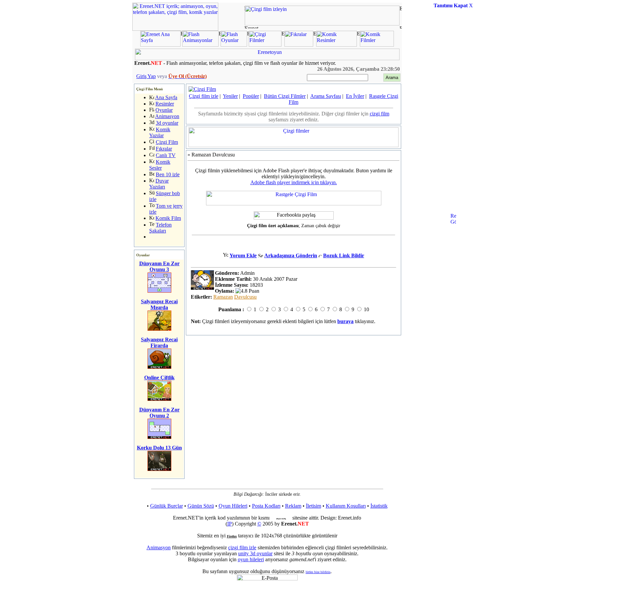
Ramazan (223, 297)
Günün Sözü (201, 506)
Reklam (293, 506)
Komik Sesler (159, 165)
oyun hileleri (251, 559)
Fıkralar (164, 148)
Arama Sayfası (325, 96)
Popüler (251, 96)
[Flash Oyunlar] (234, 45)
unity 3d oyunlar (255, 553)
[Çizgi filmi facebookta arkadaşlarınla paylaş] (294, 215)
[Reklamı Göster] (453, 246)
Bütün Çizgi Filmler (285, 96)
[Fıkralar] (298, 45)
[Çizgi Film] (202, 89)
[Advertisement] (453, 114)
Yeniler (230, 96)
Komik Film (168, 218)
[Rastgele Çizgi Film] (293, 203)
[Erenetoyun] (267, 58)
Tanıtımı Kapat (451, 5)
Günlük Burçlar (166, 506)
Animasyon (167, 116)
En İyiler (355, 96)
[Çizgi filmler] (294, 145)
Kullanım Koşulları (346, 506)
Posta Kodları (266, 506)
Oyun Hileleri (233, 506)
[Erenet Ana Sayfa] (160, 45)
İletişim (313, 506)
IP (229, 523)
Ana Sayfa (166, 97)
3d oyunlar (167, 123)
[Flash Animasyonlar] (200, 45)
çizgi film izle (242, 547)
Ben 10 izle (168, 174)
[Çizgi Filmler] (265, 45)
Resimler (164, 103)
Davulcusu (245, 297)
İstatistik (379, 506)
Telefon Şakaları (160, 227)
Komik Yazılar (159, 132)
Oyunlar (164, 110)
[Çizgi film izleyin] (322, 23)
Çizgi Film (167, 142)
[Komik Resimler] (336, 45)
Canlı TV (166, 155)
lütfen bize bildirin (318, 572)
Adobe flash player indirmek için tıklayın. (293, 182)
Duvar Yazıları (159, 183)
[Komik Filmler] (377, 45)
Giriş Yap (146, 76)
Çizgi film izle (203, 96)
